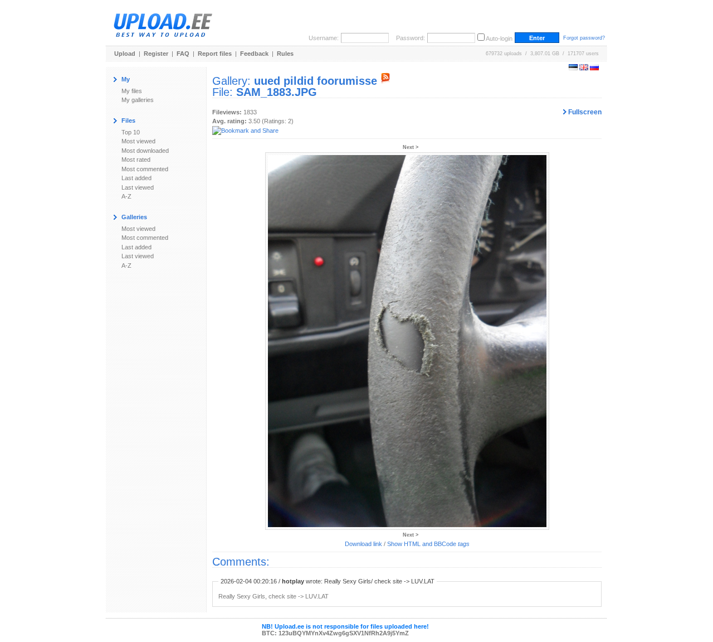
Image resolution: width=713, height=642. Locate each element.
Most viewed (138, 141)
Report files (215, 53)
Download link (363, 543)
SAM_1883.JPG (276, 92)
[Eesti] (573, 68)
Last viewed (137, 187)
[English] (583, 68)
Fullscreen (584, 112)
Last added (136, 178)
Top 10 (130, 132)
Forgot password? (584, 38)
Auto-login (499, 38)
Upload (124, 53)
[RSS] (385, 81)
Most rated (135, 159)
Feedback (254, 53)
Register (156, 53)
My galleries (137, 99)
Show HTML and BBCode (428, 543)
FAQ (183, 53)
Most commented (144, 169)
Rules (285, 53)
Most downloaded (145, 150)
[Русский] (594, 68)
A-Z (126, 196)
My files (131, 91)
